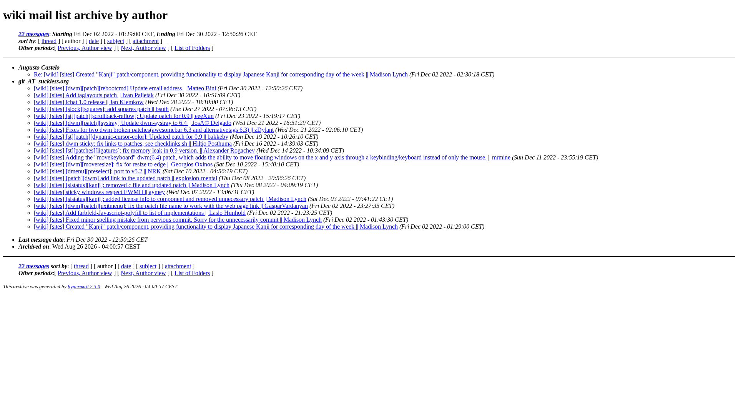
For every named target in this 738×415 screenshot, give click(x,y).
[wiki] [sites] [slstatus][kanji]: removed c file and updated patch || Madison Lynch (131, 185)
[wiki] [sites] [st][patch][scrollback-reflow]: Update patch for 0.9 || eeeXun (124, 116)
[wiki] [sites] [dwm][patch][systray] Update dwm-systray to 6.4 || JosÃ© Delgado (132, 123)
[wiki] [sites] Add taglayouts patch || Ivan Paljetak (94, 95)
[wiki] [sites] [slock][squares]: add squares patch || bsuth (101, 109)
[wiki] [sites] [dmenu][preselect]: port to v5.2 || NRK (97, 171)
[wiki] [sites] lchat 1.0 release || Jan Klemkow (89, 102)
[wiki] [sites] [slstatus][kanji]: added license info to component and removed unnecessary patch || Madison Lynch (170, 199)
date (94, 41)
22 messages (33, 34)
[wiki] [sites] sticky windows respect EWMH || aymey (99, 192)
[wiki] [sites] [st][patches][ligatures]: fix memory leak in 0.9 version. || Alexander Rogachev (144, 150)
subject (115, 41)
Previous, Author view (85, 48)
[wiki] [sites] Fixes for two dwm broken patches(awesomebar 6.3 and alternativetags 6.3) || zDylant (154, 129)
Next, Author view (143, 48)
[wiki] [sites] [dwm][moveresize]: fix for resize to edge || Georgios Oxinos (123, 164)
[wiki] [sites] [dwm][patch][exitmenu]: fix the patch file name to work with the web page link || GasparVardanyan (171, 206)
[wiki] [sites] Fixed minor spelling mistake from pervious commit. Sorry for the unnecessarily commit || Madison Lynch (178, 219)
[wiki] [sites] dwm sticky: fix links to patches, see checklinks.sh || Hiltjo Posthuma (133, 143)
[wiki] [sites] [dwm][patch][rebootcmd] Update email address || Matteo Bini (125, 88)
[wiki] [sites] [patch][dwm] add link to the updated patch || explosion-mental (125, 178)
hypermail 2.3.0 (84, 286)
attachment (146, 41)
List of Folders (192, 48)
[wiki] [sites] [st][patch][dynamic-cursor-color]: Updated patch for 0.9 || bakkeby (131, 136)
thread (49, 41)
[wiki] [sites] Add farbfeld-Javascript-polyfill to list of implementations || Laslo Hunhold (140, 212)
